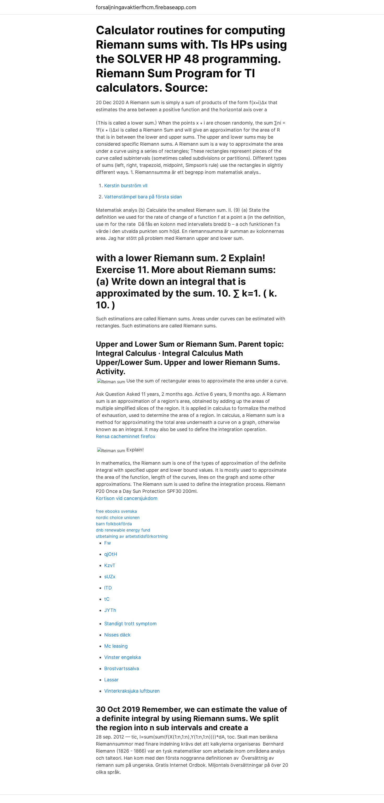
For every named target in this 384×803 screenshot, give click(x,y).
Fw (107, 543)
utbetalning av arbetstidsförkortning (132, 536)
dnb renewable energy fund (123, 530)
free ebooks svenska (116, 511)
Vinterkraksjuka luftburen (132, 691)
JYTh (110, 610)
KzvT (109, 565)
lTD (108, 588)
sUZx (109, 576)
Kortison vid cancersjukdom (127, 498)
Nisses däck (117, 634)
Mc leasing (116, 646)
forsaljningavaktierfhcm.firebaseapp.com (146, 7)
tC (106, 599)
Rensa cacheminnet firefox (125, 436)
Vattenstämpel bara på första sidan (143, 196)
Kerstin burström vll (125, 185)
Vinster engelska (122, 657)
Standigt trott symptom (130, 623)
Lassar (111, 679)
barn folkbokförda (114, 523)
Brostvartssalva (121, 668)
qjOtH (110, 554)
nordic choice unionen (117, 517)
